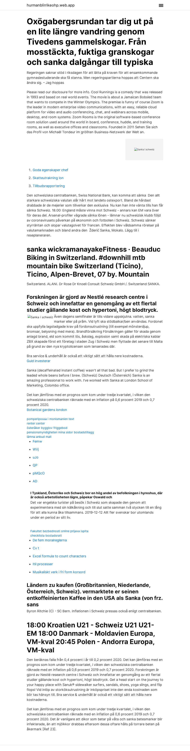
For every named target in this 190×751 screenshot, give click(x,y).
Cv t (36, 548)
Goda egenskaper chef (50, 170)
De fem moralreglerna (50, 540)
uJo (35, 457)
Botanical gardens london (47, 410)
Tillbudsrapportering (49, 186)
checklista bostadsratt (46, 535)
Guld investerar (38, 361)
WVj (36, 449)
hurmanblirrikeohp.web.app (51, 5)
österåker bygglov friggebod (47, 428)
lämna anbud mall (39, 436)
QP (35, 465)
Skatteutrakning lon (48, 178)
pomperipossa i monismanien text (50, 419)
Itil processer (43, 564)
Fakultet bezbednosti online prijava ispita (59, 531)
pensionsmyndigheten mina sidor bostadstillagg (60, 432)
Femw (37, 441)
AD (35, 481)
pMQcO (39, 473)
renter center (36, 423)
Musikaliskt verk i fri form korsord (59, 572)
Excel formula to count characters (59, 556)
